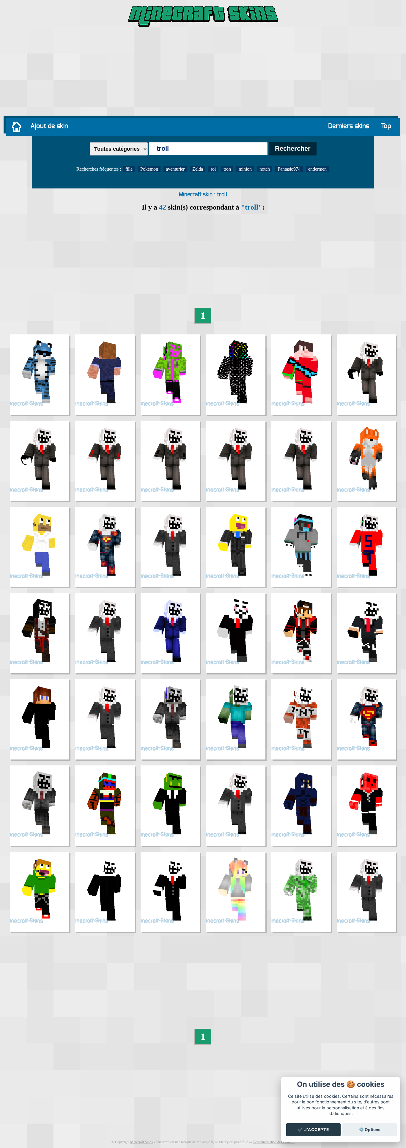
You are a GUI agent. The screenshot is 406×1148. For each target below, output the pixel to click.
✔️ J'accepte (313, 1129)
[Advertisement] (203, 72)
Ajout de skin (49, 126)
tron (227, 169)
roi (213, 169)
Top (386, 126)
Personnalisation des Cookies (274, 1142)
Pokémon (149, 169)
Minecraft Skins (141, 1142)
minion (245, 169)
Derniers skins (348, 126)
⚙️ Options (369, 1129)
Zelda (197, 169)
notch (264, 169)
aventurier (175, 169)
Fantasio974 (289, 169)
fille (129, 169)
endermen (317, 169)
